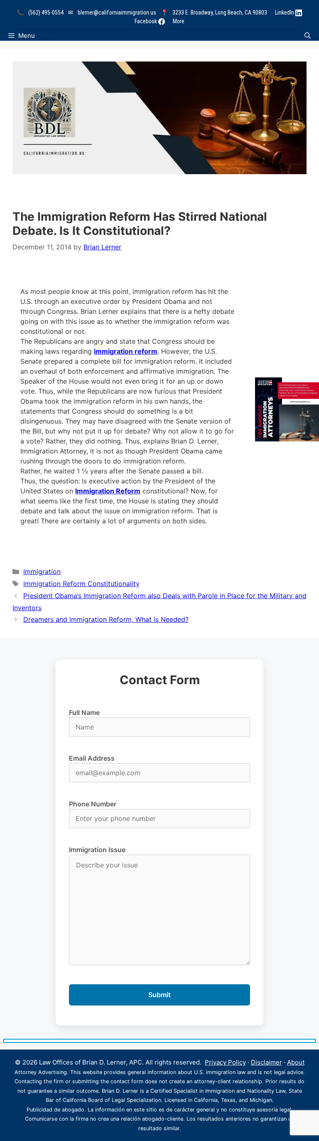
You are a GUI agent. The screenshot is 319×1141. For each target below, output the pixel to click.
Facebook (146, 21)
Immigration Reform (107, 491)
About (295, 1062)
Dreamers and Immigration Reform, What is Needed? (106, 619)
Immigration (42, 571)
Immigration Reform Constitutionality (81, 583)
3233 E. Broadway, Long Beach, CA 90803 (219, 12)
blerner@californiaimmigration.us (117, 12)
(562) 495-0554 (46, 12)
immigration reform (125, 351)
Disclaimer (266, 1062)
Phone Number (92, 804)
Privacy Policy (225, 1062)
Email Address (92, 758)
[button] (307, 35)
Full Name (84, 712)
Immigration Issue (97, 849)
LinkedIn (285, 12)
